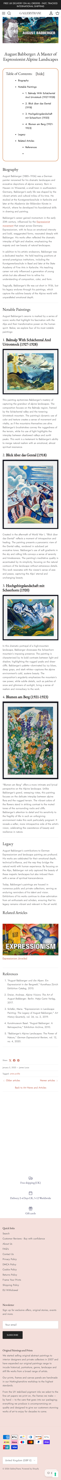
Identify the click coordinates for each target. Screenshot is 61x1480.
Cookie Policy (10, 1269)
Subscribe (12, 1335)
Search (6, 1233)
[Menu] (3, 13)
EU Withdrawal (10, 1290)
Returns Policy (10, 1275)
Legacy (21, 134)
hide (40, 73)
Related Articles (26, 141)
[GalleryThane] (30, 13)
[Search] (10, 13)
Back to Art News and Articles (30, 1087)
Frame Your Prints (12, 1280)
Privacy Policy (10, 1259)
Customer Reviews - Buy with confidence (24, 1238)
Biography (23, 80)
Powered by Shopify (30, 1468)
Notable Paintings (27, 87)
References (31, 147)
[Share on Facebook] (14, 1060)
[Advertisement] (30, 1132)
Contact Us (8, 1254)
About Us (7, 1244)
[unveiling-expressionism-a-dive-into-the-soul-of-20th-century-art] (30, 954)
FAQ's (6, 1249)
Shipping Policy (11, 1285)
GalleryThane (15, 1468)
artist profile (15, 1073)
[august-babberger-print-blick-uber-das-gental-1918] (30, 528)
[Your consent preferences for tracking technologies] (55, 1474)
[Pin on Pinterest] (18, 1060)
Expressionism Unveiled (15, 958)
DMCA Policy (9, 1264)
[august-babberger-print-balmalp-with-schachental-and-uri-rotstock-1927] (30, 393)
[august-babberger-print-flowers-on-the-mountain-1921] (30, 778)
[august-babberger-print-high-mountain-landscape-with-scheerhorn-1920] (30, 639)
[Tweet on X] (10, 1060)
